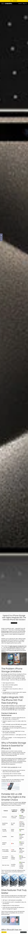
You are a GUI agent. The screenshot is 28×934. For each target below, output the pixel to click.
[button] (2, 3)
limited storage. (5, 631)
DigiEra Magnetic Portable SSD (16, 646)
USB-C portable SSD (12, 767)
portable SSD (11, 708)
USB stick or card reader (7, 760)
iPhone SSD (12, 647)
